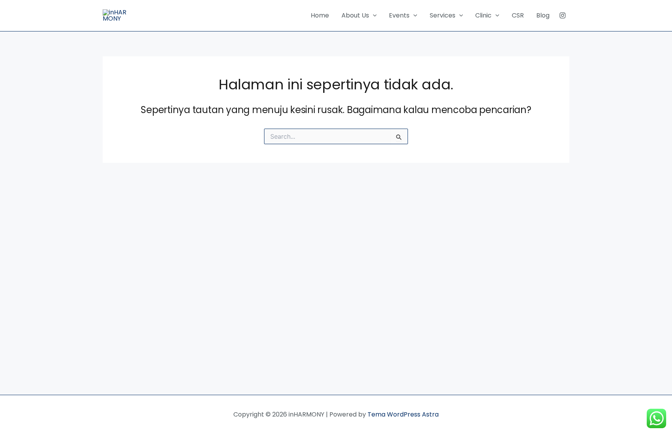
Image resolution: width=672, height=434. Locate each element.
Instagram (562, 15)
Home (320, 15)
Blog (543, 15)
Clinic (483, 15)
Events (399, 15)
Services (442, 15)
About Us (355, 15)
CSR (518, 15)
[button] (373, 15)
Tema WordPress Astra (403, 414)
